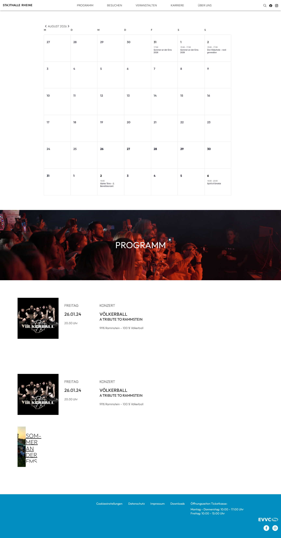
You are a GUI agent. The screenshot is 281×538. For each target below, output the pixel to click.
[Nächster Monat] (69, 26)
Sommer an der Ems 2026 (163, 51)
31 (155, 42)
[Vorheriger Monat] (46, 26)
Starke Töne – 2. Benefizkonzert (107, 185)
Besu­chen (114, 5)
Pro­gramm (85, 5)
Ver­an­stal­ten (146, 5)
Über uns (205, 5)
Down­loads (177, 503)
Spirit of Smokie (214, 183)
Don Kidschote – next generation (216, 51)
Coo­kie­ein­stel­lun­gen (109, 503)
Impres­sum (157, 503)
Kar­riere (177, 5)
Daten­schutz (136, 503)
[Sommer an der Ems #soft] (22, 447)
